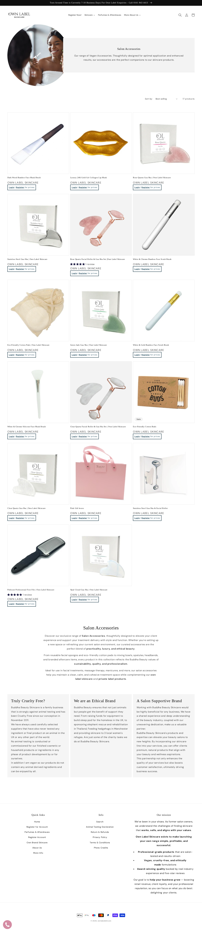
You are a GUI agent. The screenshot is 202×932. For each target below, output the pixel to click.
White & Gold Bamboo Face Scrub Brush (151, 345)
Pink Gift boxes (77, 508)
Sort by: (149, 98)
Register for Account (37, 827)
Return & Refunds (100, 832)
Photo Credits (101, 847)
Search (100, 821)
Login (11, 187)
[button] (180, 15)
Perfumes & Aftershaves (37, 832)
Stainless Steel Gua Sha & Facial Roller (150, 508)
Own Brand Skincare (37, 842)
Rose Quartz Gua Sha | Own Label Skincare (152, 177)
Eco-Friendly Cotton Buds (144, 426)
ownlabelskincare (104, 921)
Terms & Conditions (100, 842)
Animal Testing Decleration (100, 827)
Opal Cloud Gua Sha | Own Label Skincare (89, 590)
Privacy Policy (100, 837)
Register (20, 187)
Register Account (37, 837)
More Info (38, 853)
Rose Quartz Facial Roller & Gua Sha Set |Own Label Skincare (97, 259)
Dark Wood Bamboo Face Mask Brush (24, 177)
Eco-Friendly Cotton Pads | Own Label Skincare (28, 345)
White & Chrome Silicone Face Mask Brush (26, 426)
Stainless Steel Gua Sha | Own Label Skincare (27, 259)
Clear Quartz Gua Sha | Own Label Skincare (26, 508)
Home (37, 821)
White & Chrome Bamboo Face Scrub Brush (152, 259)
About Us (37, 847)
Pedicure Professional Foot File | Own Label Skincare (30, 590)
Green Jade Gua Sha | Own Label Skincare (88, 345)
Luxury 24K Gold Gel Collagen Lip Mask (88, 177)
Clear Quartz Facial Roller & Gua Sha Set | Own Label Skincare (98, 426)
